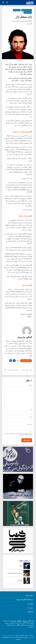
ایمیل (30, 416)
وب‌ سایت (29, 424)
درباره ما (30, 608)
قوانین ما (30, 603)
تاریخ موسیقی (17, 10)
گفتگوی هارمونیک (24, 21)
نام (31, 409)
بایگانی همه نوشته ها (26, 10)
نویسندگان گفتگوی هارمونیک (24, 599)
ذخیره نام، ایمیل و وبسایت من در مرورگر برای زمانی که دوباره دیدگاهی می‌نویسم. (18, 434)
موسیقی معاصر (27, 12)
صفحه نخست (29, 595)
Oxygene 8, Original (19, 132)
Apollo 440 (22, 216)
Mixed (24, 285)
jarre (29, 316)
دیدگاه (30, 385)
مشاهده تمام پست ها (26, 360)
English (30, 612)
